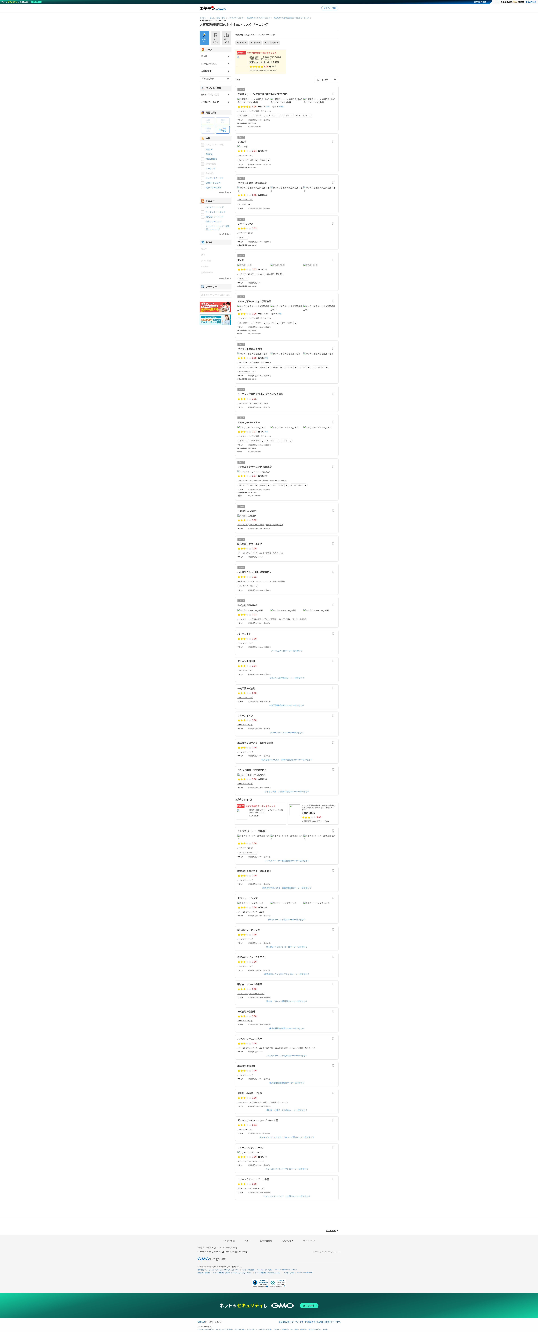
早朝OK (262, 160)
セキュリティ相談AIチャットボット (286, 1269)
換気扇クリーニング (214, 217)
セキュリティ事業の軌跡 (304, 1272)
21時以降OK (255, 441)
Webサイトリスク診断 (265, 1270)
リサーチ (276, 1329)
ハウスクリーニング (214, 207)
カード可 (286, 116)
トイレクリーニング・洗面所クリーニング (217, 227)
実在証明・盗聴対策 (204, 1273)
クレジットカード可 (214, 178)
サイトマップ (309, 1241)
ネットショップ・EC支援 (224, 1329)
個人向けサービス (314, 1329)
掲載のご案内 (288, 1241)
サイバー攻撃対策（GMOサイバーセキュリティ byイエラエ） (232, 1273)
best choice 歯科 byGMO (235, 1252)
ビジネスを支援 (239, 1329)
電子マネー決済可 (244, 371)
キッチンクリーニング (215, 212)
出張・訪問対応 (244, 116)
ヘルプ (247, 1241)
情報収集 (285, 1329)
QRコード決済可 (301, 116)
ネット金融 (294, 1329)
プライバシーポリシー (226, 1248)
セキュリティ (251, 1329)
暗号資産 (303, 1329)
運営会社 (209, 1248)
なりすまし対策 (289, 1273)
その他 (325, 1329)
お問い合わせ (266, 1241)
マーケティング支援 (264, 1329)
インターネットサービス (205, 1329)
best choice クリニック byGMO (209, 1252)
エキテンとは (229, 1241)
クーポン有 (272, 116)
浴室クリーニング (214, 221)
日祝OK (258, 116)
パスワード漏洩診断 (248, 1270)
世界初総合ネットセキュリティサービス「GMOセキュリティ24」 (218, 1270)
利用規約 (201, 1248)
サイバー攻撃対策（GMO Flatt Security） (268, 1273)
